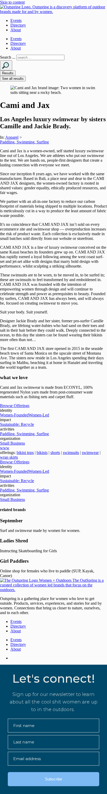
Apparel (11, 137)
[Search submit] (6, 65)
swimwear (90, 452)
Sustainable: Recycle (17, 424)
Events (16, 20)
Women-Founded (14, 415)
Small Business (12, 443)
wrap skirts (9, 457)
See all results (13, 79)
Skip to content (12, 2)
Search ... (7, 57)
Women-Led (39, 415)
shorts (55, 452)
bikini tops (25, 452)
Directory (18, 25)
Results (8, 73)
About (15, 30)
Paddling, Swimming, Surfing (24, 142)
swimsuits (71, 452)
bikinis (42, 452)
